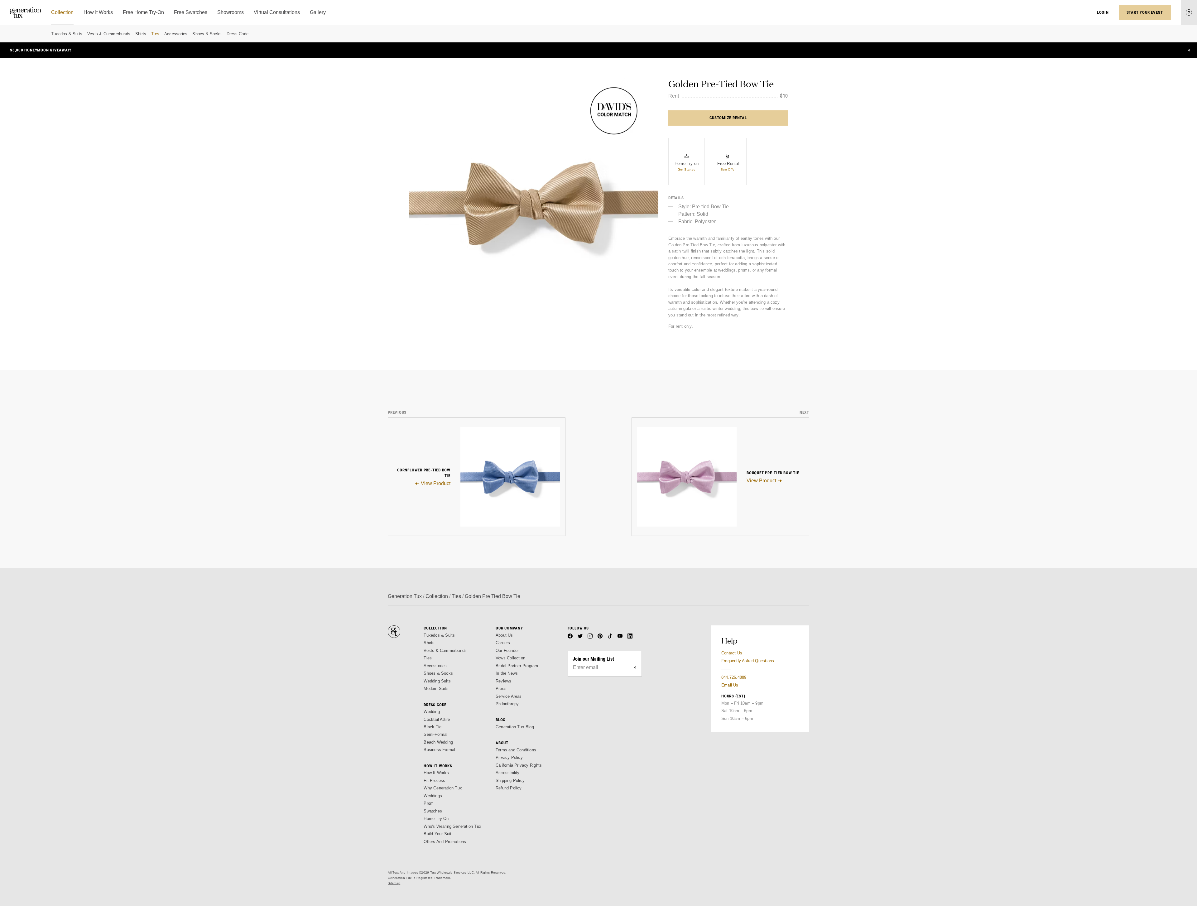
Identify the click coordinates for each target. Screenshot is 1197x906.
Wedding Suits (437, 681)
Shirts (140, 33)
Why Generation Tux (443, 788)
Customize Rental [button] (728, 117)
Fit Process (434, 780)
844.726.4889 (733, 677)
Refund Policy (509, 788)
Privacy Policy (509, 757)
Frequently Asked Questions (747, 660)
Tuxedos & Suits (66, 33)
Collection (436, 596)
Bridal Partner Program (517, 665)
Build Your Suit (437, 833)
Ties (155, 33)
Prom (429, 803)
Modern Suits (436, 688)
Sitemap (394, 883)
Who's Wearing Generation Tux (452, 826)
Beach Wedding (438, 742)
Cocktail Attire (437, 719)
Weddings (433, 795)
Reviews (503, 681)
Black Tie (432, 727)
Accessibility (508, 772)
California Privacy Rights (519, 765)
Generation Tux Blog (515, 727)
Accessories (175, 33)
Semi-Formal (435, 734)
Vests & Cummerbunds (108, 33)
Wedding (432, 711)
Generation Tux (405, 596)
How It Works (436, 772)
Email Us (729, 685)
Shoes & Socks (207, 33)
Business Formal (439, 749)
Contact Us (731, 653)
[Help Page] (1189, 12)
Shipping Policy (510, 780)
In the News (507, 673)
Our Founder (507, 650)
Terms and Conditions (516, 750)
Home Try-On (436, 818)
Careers (503, 642)
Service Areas (509, 696)
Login (1103, 12)
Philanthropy (507, 703)
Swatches (433, 811)
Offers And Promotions (445, 841)
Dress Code (237, 33)
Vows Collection (510, 658)
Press (501, 688)
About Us (504, 635)
